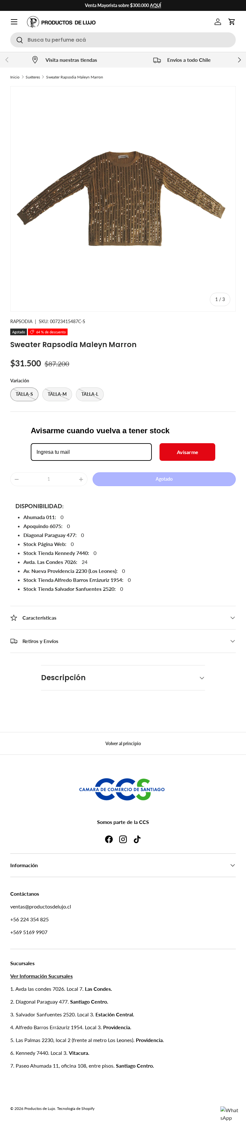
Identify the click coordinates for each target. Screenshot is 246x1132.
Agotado (164, 479)
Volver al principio (123, 743)
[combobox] (123, 39)
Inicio (15, 77)
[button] (232, 22)
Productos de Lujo (39, 1108)
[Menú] (14, 22)
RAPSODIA (21, 321)
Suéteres (33, 77)
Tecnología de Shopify (75, 1108)
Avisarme (187, 452)
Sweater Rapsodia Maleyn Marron (74, 77)
